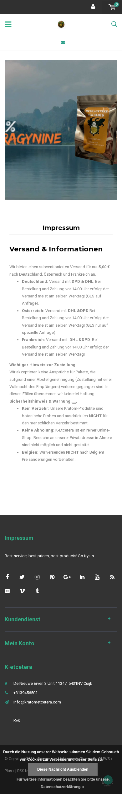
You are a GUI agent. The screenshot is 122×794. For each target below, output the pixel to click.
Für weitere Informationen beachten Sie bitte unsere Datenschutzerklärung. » (63, 783)
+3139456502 (25, 692)
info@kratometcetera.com (37, 702)
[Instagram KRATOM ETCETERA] (37, 577)
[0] (112, 7)
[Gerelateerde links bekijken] (74, 403)
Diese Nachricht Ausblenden (62, 769)
